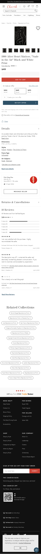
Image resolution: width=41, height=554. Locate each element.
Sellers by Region (8, 448)
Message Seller (20, 191)
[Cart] (37, 6)
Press (23, 448)
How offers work (33, 86)
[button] (4, 6)
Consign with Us (26, 416)
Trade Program (26, 408)
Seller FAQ (25, 420)
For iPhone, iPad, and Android (11, 489)
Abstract (9, 161)
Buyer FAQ (25, 404)
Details (20, 128)
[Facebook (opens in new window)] (12, 534)
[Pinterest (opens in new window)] (18, 534)
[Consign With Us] (28, 6)
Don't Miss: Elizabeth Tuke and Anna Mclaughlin (20, 1)
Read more (5, 138)
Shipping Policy (7, 416)
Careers (24, 444)
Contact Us (6, 408)
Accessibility (7, 424)
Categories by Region (9, 444)
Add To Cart (20, 79)
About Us (24, 436)
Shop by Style (7, 436)
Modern (9, 150)
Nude (3, 161)
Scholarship (25, 452)
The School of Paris (19, 150)
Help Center (6, 404)
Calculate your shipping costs (11, 164)
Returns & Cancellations (20, 202)
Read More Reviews (8, 294)
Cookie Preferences (25, 543)
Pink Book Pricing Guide (10, 420)
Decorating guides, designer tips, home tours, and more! (19, 481)
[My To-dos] (24, 6)
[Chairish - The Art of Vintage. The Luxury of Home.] (12, 6)
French (4, 150)
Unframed (5, 155)
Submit (35, 471)
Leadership (25, 440)
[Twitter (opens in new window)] (25, 534)
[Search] (36, 11)
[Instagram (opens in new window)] (5, 534)
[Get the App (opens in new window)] (8, 497)
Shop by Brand (7, 440)
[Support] (36, 550)
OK (20, 548)
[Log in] (20, 6)
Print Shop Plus (6, 66)
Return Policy (7, 412)
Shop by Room (7, 452)
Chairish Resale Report (28, 457)
